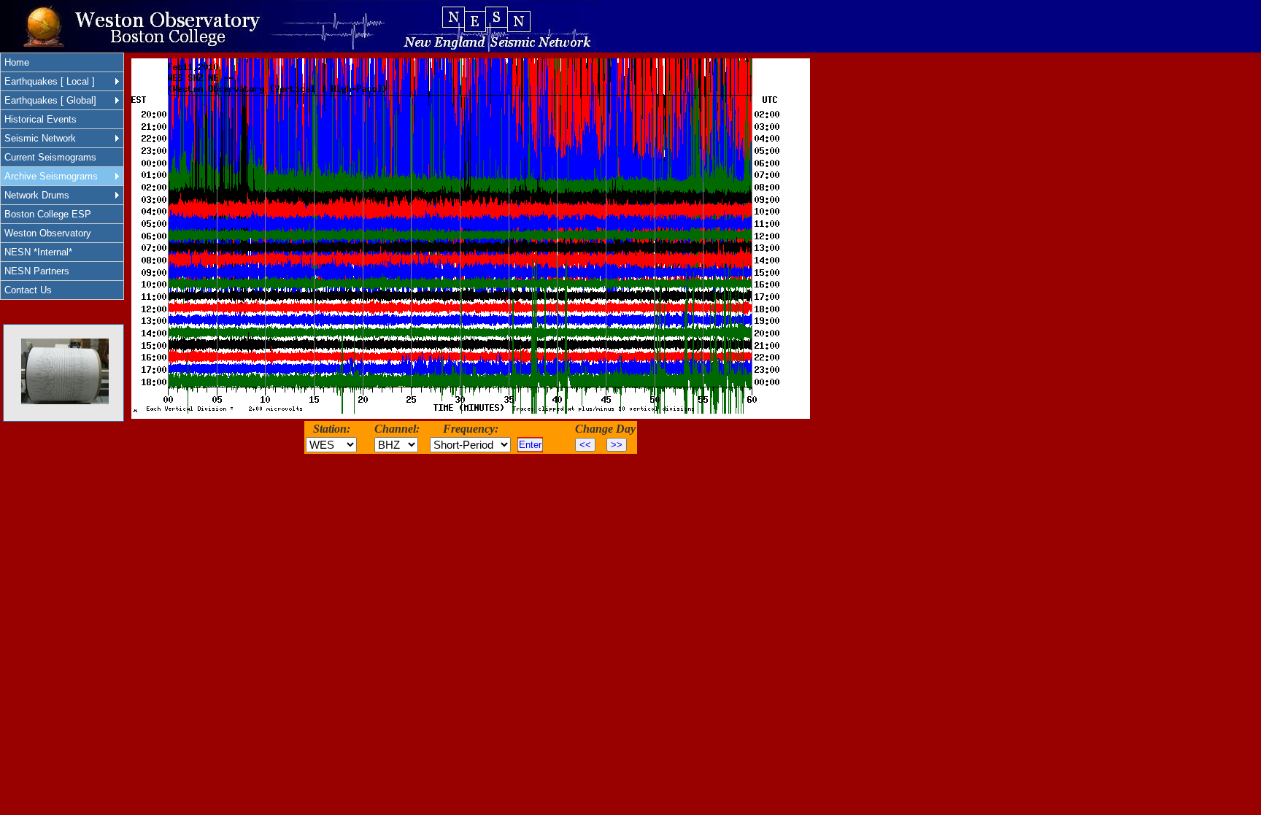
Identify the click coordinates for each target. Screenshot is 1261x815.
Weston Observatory (47, 233)
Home (16, 62)
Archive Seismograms (51, 176)
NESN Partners (36, 271)
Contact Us (28, 290)
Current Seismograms (50, 157)
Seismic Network (40, 138)
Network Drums (36, 195)
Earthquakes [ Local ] (49, 81)
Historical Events (40, 119)
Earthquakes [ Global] (50, 100)
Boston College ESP (47, 214)
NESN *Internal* (38, 252)
